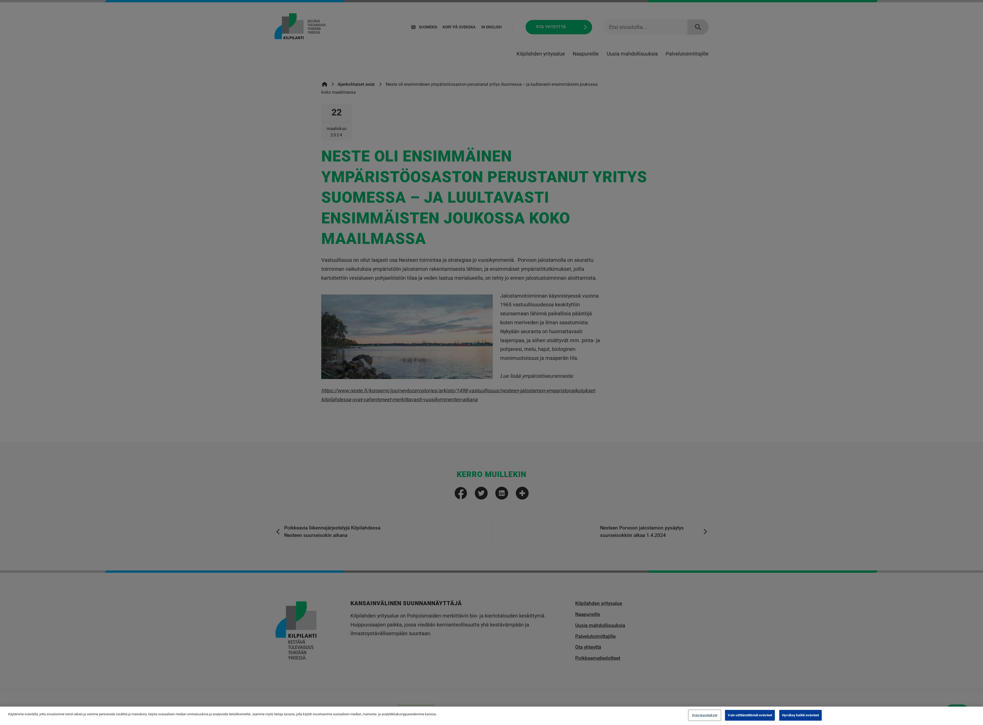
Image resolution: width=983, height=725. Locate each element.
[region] (491, 716)
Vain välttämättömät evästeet (750, 715)
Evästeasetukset (704, 715)
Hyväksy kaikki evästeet (800, 715)
